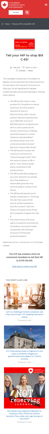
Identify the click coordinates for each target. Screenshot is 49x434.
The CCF (16, 68)
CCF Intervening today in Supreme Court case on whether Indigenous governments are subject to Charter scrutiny (24, 355)
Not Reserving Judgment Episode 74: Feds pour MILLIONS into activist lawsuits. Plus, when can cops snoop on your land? (24, 415)
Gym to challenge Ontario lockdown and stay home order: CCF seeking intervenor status (24, 314)
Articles (22, 71)
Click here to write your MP (24, 266)
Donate (16, 12)
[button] (46, 4)
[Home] (2, 24)
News (30, 71)
